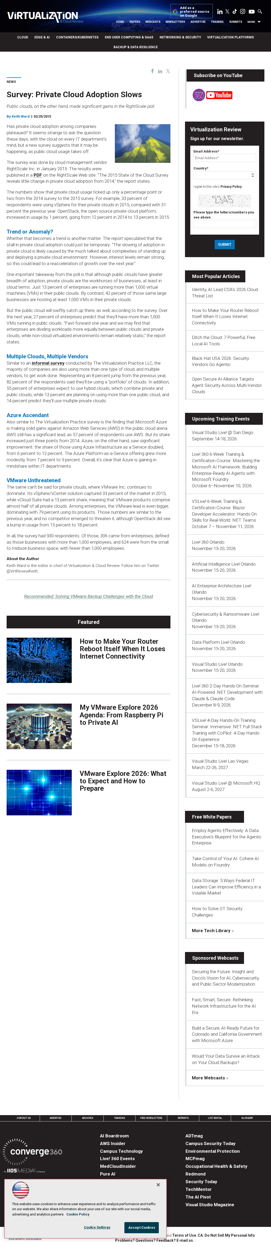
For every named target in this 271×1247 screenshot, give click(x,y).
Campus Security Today (211, 1143)
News (11, 82)
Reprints (183, 1118)
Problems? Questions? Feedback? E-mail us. (154, 1240)
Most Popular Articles (216, 276)
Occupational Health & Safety (216, 1166)
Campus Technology (121, 1151)
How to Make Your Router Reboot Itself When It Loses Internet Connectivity (122, 648)
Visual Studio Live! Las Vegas (220, 761)
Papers (135, 21)
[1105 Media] (24, 1171)
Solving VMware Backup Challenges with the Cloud (88, 596)
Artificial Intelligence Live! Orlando (224, 564)
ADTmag (194, 1135)
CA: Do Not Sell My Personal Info (226, 1235)
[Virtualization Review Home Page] (45, 18)
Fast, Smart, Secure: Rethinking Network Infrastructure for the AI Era (224, 1006)
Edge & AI (42, 37)
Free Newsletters (151, 1118)
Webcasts (153, 21)
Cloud (22, 37)
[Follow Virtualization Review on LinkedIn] (220, 12)
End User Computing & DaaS (129, 37)
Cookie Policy (77, 1214)
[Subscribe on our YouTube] (209, 99)
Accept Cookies (141, 1228)
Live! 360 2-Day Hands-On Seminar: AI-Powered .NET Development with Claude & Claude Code (227, 692)
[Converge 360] (32, 1153)
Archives (87, 1118)
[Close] (158, 1185)
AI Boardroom (114, 1135)
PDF (38, 175)
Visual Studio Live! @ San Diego (222, 432)
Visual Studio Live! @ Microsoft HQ (226, 783)
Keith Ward (21, 116)
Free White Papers (212, 817)
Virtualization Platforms (230, 37)
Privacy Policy (231, 187)
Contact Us (24, 1118)
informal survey (48, 363)
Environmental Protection (213, 1151)
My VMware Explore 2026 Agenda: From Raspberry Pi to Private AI (121, 714)
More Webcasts (208, 1077)
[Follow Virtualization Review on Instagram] (242, 12)
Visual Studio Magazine (210, 1204)
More (251, 21)
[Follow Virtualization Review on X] (227, 12)
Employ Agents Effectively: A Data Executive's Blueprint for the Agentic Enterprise (226, 837)
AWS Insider (112, 1143)
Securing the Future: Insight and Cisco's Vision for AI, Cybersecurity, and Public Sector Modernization (225, 978)
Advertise (198, 21)
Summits (235, 21)
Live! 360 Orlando (208, 542)
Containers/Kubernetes (77, 37)
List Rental (215, 1118)
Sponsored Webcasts (215, 958)
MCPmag (195, 1158)
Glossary (247, 1118)
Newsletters (175, 21)
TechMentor (199, 1189)
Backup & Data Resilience (136, 47)
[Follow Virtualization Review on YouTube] (252, 12)
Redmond (196, 1174)
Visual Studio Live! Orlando (217, 664)
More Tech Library (211, 930)
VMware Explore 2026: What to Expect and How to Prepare (123, 781)
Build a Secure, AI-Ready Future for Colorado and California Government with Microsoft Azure (227, 1034)
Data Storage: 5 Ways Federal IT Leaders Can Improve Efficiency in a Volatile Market (226, 887)
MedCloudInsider (118, 1166)
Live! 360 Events (117, 1158)
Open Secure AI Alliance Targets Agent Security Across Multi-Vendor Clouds (227, 385)
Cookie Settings (97, 1227)
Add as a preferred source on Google (194, 11)
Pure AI (107, 1174)
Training (217, 21)
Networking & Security (180, 37)
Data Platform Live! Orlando (218, 642)
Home (120, 21)
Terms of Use (184, 1235)
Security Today (201, 1181)
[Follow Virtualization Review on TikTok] (234, 12)
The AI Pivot (198, 1197)
